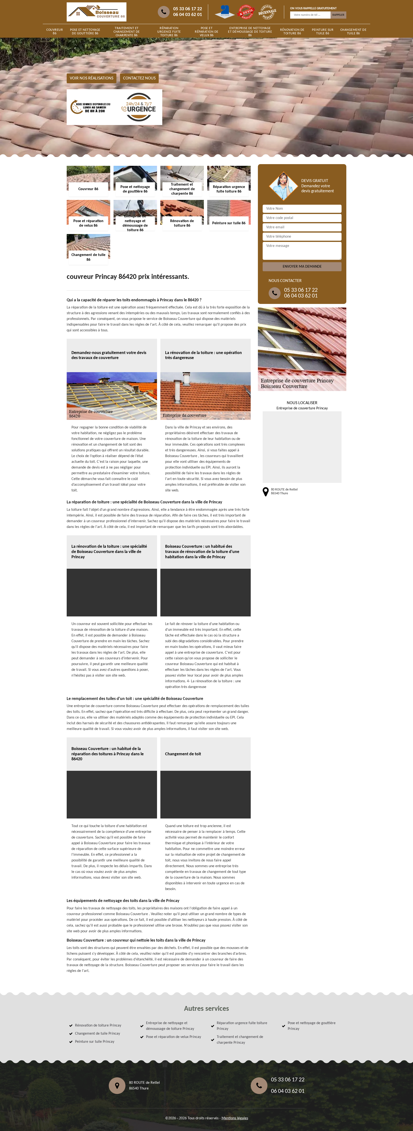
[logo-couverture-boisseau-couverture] (96, 11)
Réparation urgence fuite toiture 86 (169, 31)
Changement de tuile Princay (97, 1034)
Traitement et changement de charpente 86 (127, 31)
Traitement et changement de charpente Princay (240, 1040)
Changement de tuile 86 (353, 31)
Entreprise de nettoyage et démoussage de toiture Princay (170, 1026)
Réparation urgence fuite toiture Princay (242, 1026)
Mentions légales (235, 1118)
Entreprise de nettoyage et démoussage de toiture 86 (250, 31)
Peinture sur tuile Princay (94, 1042)
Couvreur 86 (54, 31)
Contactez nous (139, 78)
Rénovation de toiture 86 (292, 31)
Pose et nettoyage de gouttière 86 (85, 31)
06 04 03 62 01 (187, 14)
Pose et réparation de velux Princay (173, 1037)
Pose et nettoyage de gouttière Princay (312, 1026)
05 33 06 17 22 (187, 9)
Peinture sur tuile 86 (322, 31)
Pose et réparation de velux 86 (206, 31)
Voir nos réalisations (91, 78)
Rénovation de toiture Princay (98, 1025)
